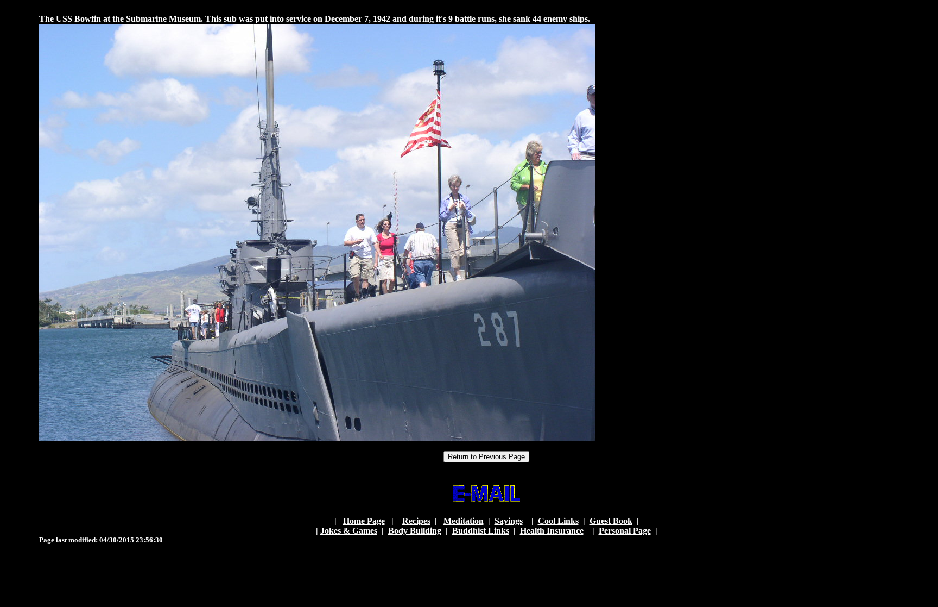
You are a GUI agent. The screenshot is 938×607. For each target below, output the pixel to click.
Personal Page (625, 530)
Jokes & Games (348, 530)
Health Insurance (552, 530)
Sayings (509, 520)
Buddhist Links (480, 530)
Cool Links (558, 520)
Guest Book (611, 520)
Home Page (364, 520)
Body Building (414, 530)
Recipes (416, 520)
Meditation (463, 520)
